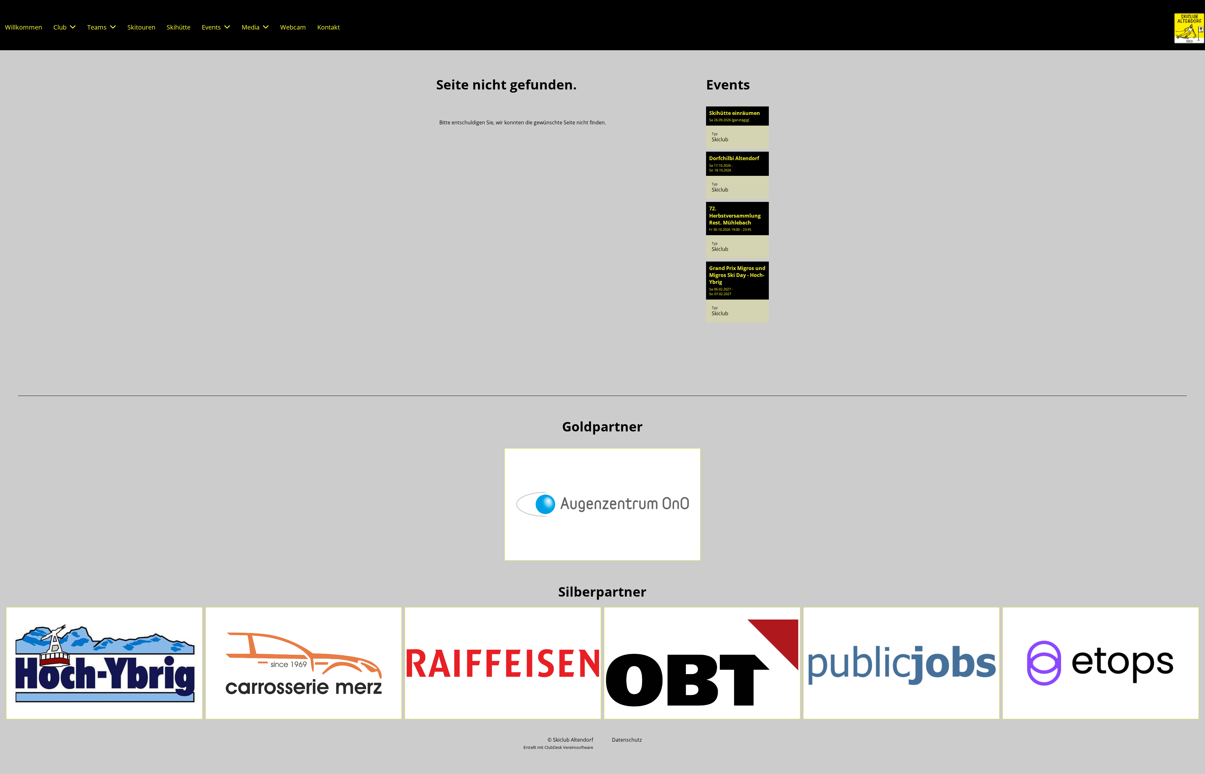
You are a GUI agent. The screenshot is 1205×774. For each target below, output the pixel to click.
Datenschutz (627, 739)
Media (251, 27)
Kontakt (328, 27)
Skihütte (178, 27)
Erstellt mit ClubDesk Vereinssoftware (558, 747)
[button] (737, 127)
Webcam (293, 27)
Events (211, 27)
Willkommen (23, 27)
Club (60, 27)
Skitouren (141, 27)
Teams (97, 27)
